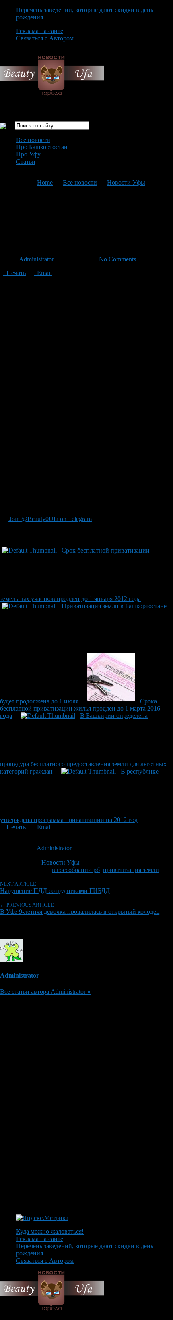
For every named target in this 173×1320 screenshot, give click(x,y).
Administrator (36, 259)
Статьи (25, 161)
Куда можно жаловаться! (50, 1231)
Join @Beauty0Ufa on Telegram (50, 518)
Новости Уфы (126, 182)
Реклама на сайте (39, 30)
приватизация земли (131, 869)
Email (43, 272)
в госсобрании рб (76, 869)
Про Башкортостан (42, 147)
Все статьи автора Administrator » (45, 991)
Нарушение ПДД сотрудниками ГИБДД (55, 887)
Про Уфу (28, 154)
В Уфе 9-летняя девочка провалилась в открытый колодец (80, 908)
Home (45, 182)
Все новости (33, 139)
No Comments (117, 259)
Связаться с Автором (45, 38)
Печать (14, 272)
